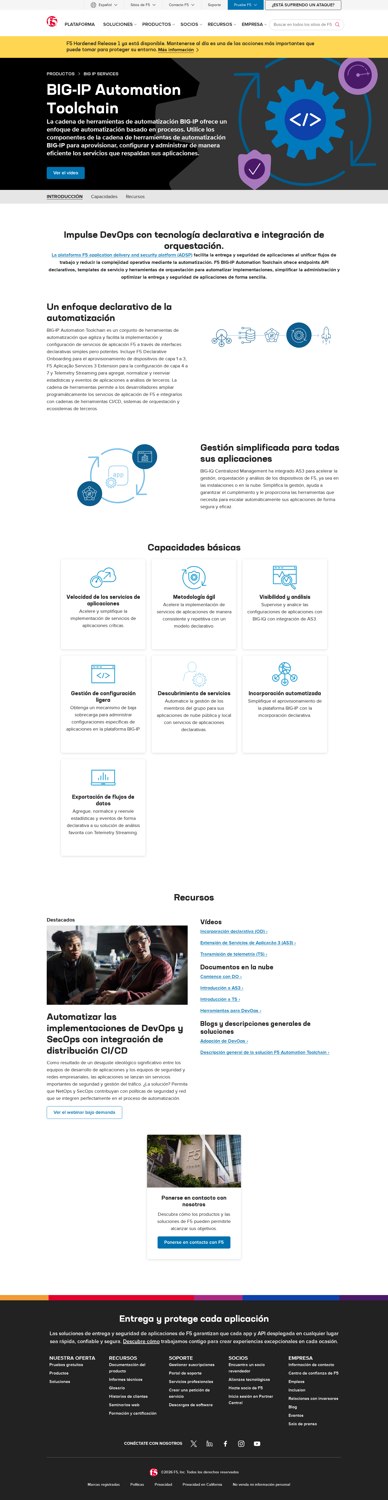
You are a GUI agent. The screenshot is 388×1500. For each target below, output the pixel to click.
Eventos (296, 1415)
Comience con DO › (221, 976)
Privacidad (163, 1484)
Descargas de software (191, 1405)
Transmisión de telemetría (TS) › (233, 954)
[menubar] (194, 5)
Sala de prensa (302, 1424)
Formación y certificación (133, 1413)
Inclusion (296, 1390)
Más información (176, 50)
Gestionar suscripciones (192, 1364)
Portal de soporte (185, 1373)
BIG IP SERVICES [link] (101, 73)
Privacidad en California (202, 1484)
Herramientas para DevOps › (230, 1010)
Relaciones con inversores (313, 1398)
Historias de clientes (128, 1396)
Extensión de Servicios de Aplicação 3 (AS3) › (248, 943)
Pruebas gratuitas (66, 1364)
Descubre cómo (141, 1341)
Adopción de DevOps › (224, 1041)
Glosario (117, 1388)
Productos (59, 1373)
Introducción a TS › (220, 999)
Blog (292, 1407)
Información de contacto (311, 1364)
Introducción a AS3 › (221, 988)
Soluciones (59, 1381)
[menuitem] (104, 5)
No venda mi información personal (261, 1484)
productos (61, 73)
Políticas (137, 1484)
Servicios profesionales (191, 1381)
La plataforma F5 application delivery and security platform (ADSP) (122, 255)
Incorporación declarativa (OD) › (234, 931)
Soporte (214, 5)
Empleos (296, 1381)
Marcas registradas (104, 1484)
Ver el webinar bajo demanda (84, 1112)
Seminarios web (124, 1405)
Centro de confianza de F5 (313, 1373)
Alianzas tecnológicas (249, 1379)
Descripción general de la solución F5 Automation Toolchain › (264, 1052)
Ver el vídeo (65, 173)
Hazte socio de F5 (246, 1388)
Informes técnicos (126, 1379)
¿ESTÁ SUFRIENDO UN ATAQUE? (303, 5)
